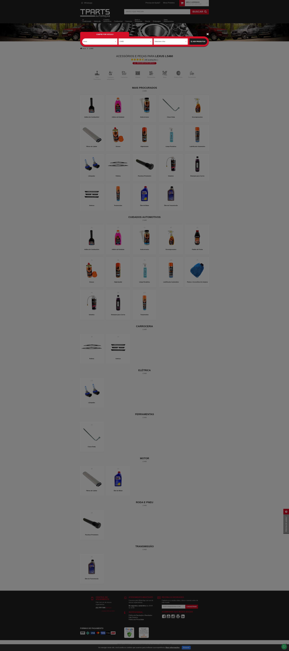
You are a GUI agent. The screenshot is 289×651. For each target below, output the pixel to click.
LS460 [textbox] (121, 41)
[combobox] (99, 41)
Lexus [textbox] (85, 41)
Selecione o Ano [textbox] (160, 41)
